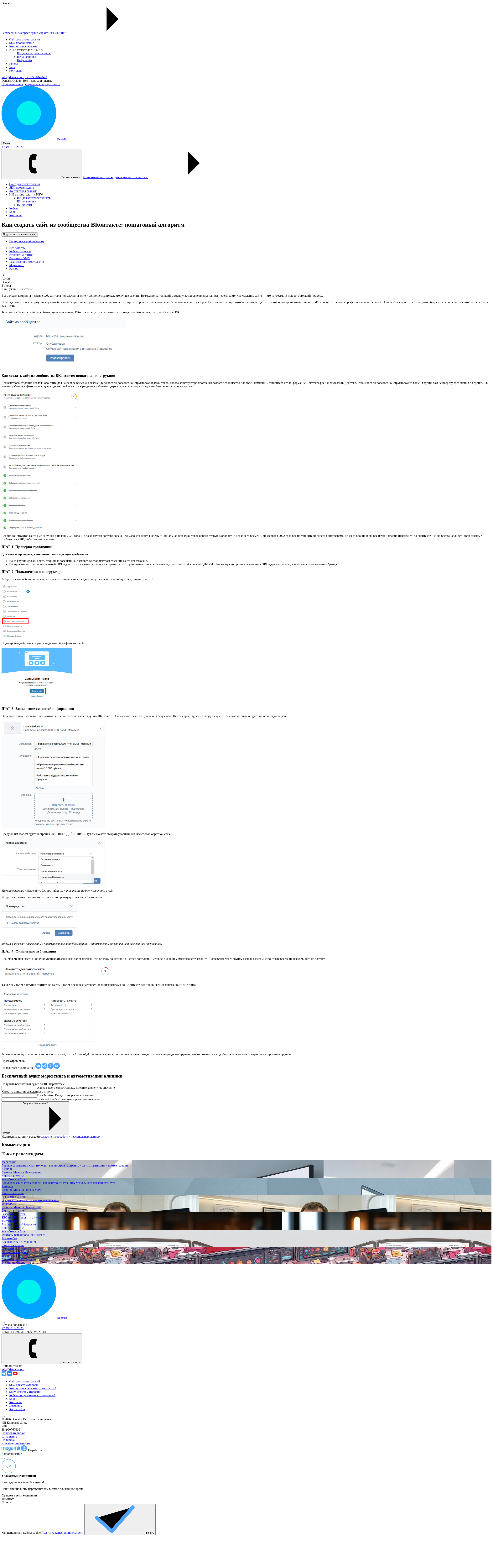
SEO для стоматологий (24, 1384)
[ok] (51, 1066)
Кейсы (13, 63)
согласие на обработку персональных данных (70, 1136)
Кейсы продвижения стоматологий (32, 1395)
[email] (57, 1066)
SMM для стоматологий (25, 1391)
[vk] (38, 1066)
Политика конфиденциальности (23, 84)
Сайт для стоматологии (24, 39)
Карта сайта (52, 84)
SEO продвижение (21, 42)
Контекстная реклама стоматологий (32, 1388)
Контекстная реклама (23, 46)
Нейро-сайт (24, 60)
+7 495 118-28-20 (36, 77)
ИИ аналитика (26, 56)
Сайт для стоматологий (24, 1381)
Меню (6, 143)
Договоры (16, 1405)
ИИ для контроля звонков (34, 53)
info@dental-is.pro (13, 77)
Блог (12, 67)
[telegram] (44, 1066)
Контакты (15, 70)
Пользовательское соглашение (13, 1434)
